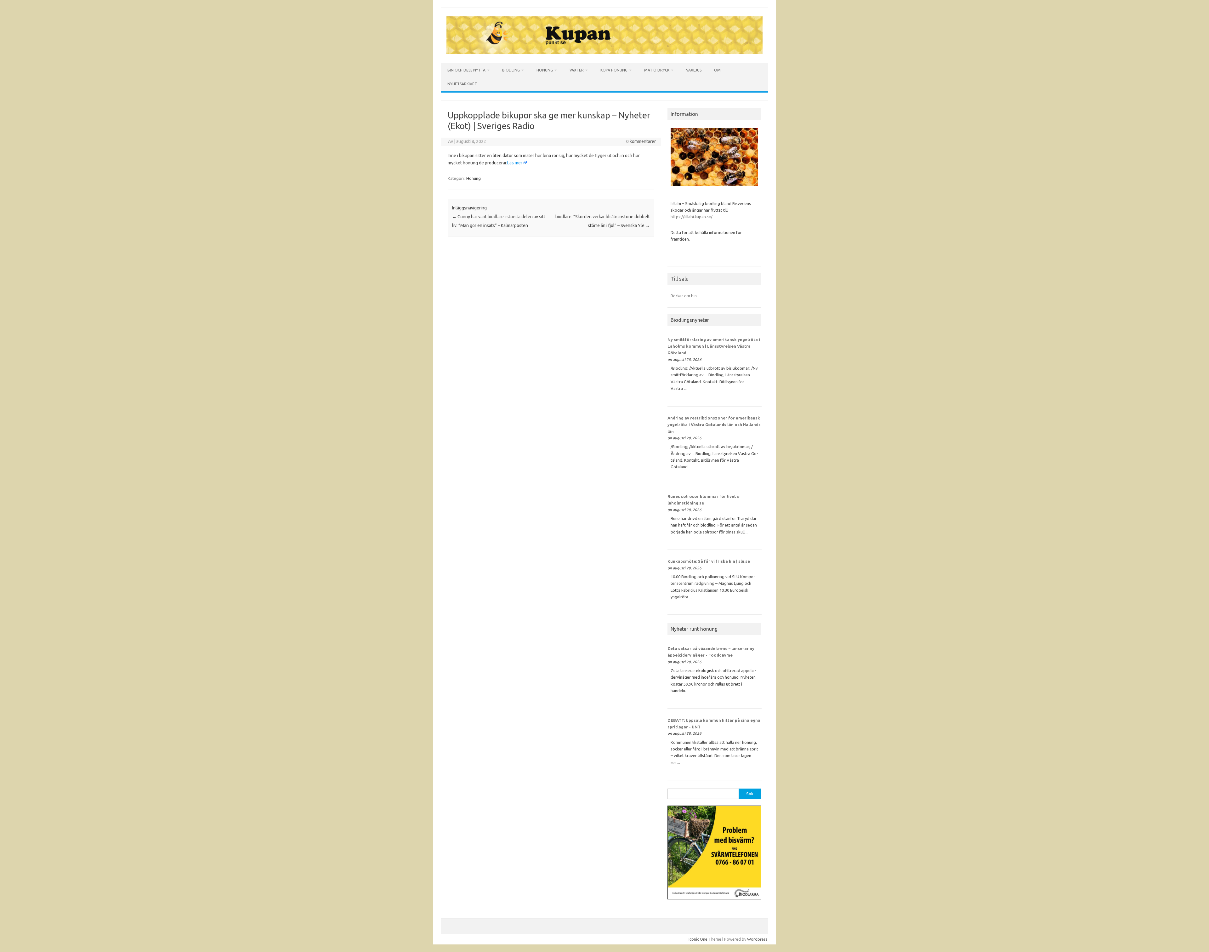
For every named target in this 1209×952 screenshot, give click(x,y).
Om (717, 70)
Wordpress (757, 939)
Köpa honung (613, 70)
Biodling (511, 70)
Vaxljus (693, 70)
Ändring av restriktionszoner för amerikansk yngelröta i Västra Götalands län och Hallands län (714, 425)
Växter (577, 70)
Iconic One (698, 939)
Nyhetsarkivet (462, 84)
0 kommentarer (641, 141)
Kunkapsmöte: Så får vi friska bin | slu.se (708, 561)
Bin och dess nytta (466, 70)
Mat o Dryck (656, 70)
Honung (544, 70)
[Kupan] (604, 52)
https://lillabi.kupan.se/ (692, 216)
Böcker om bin (684, 296)
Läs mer (514, 162)
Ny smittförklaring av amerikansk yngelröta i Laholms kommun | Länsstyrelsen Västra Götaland (713, 346)
